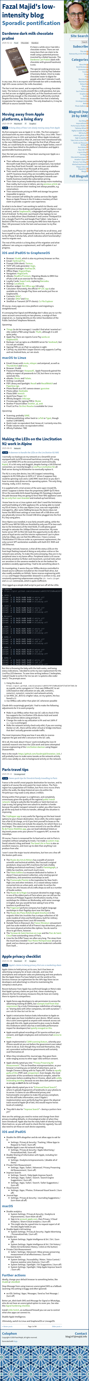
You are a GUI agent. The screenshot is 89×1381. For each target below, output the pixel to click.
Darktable (23, 391)
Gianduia (35, 43)
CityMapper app (13, 816)
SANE (26, 415)
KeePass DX (30, 268)
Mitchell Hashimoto (79, 164)
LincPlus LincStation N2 (44, 466)
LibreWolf (15, 1282)
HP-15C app (43, 288)
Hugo (15, 1341)
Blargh (84, 171)
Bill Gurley (82, 133)
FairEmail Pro (19, 260)
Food (16, 43)
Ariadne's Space (80, 159)
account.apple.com (28, 1219)
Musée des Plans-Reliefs (21, 912)
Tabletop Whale (80, 128)
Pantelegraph (49, 867)
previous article (51, 184)
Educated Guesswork (78, 157)
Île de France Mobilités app (14, 828)
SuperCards (25, 281)
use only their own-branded (16, 498)
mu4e (26, 363)
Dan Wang (82, 121)
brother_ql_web (35, 403)
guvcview (45, 388)
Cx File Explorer (46, 301)
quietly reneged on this (41, 1028)
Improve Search (32, 1109)
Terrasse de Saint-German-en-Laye (25, 933)
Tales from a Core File (78, 140)
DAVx (18, 296)
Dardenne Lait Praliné (40, 59)
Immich (21, 393)
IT (25, 124)
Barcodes (44, 281)
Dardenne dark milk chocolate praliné (27, 36)
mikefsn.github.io (79, 135)
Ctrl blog (83, 154)
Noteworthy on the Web (77, 54)
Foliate (28, 378)
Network (17, 448)
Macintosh (18, 124)
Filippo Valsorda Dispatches (82, 168)
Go (85, 74)
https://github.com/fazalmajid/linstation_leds (39, 753)
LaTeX (40, 418)
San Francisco (81, 91)
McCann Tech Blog (79, 162)
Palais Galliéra (16, 872)
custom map (53, 840)
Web (84, 103)
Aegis (32, 265)
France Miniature (42, 923)
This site (83, 51)
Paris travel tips (15, 769)
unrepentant (33, 1073)
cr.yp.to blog (81, 152)
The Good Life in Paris (40, 843)
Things (9, 329)
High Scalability (80, 138)
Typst (48, 418)
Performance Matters (78, 126)
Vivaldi (18, 258)
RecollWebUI (47, 383)
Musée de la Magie (18, 892)
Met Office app (28, 286)
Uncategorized (19, 774)
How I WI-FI (82, 150)
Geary (24, 365)
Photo (84, 86)
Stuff (84, 96)
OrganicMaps (24, 271)
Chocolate (25, 43)
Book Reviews (81, 67)
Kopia (4, 464)
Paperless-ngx (12, 386)
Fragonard (15, 907)
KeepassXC (29, 370)
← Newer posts (7, 1326)
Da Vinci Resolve (26, 406)
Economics (82, 69)
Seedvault (53, 342)
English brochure (40, 912)
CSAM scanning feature (36, 1041)
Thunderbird (12, 365)
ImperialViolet (81, 123)
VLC (25, 396)
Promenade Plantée (19, 880)
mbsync (33, 363)
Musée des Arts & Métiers (21, 859)
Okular (17, 378)
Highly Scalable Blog (79, 131)
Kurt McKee (82, 147)
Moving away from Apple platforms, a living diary (23, 116)
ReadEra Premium (22, 276)
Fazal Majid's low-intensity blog (28, 10)
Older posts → (57, 1326)
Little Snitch (13, 1310)
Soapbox (32, 124)
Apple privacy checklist (21, 956)
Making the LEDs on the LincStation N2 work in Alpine (32, 441)
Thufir (38, 331)
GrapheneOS (25, 211)
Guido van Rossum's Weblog (80, 144)
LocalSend (19, 283)
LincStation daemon (35, 747)
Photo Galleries (80, 106)
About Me (82, 64)
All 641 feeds (83, 180)
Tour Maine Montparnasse (39, 940)
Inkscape (26, 398)
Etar (27, 298)
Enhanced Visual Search (45, 1087)
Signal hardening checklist (18, 1305)
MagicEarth (22, 273)
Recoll (33, 383)
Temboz (83, 98)
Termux (29, 263)
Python (83, 89)
